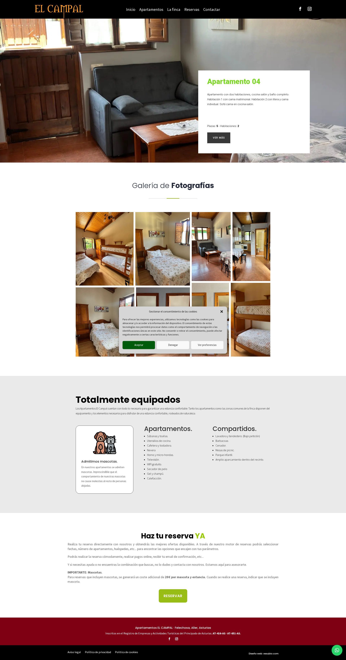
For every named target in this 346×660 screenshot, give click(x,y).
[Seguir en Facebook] (300, 9)
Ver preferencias (207, 345)
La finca (173, 10)
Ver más (219, 137)
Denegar (173, 345)
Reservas (191, 10)
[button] (221, 311)
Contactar (211, 10)
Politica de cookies (126, 652)
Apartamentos (151, 10)
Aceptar (138, 345)
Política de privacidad (98, 652)
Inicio (130, 10)
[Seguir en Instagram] (310, 9)
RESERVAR (173, 595)
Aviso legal (74, 652)
